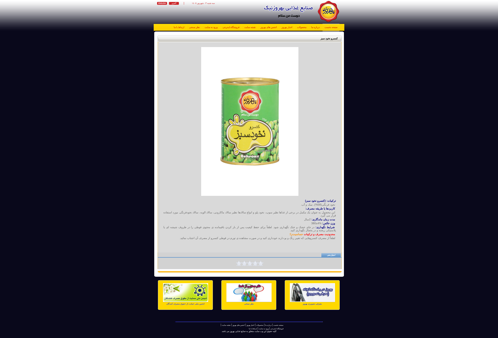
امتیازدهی (331, 255)
